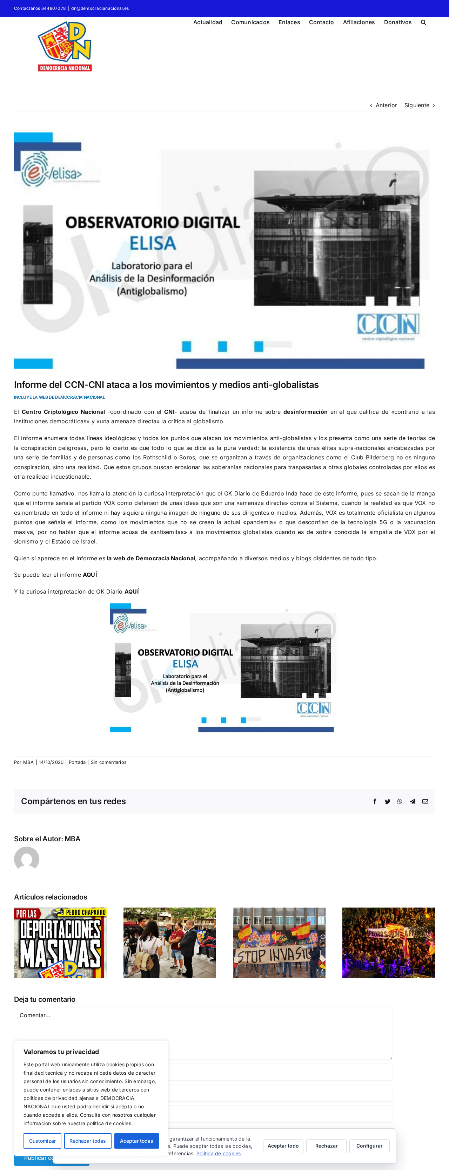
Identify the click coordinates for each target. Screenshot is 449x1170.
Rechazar (326, 1146)
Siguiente (416, 105)
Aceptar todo (283, 1146)
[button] (423, 21)
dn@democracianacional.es (100, 8)
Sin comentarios (109, 762)
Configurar (369, 1146)
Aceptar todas (136, 1141)
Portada (77, 762)
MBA (28, 762)
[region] (91, 1098)
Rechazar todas (87, 1141)
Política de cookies (218, 1153)
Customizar (42, 1141)
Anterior (386, 105)
